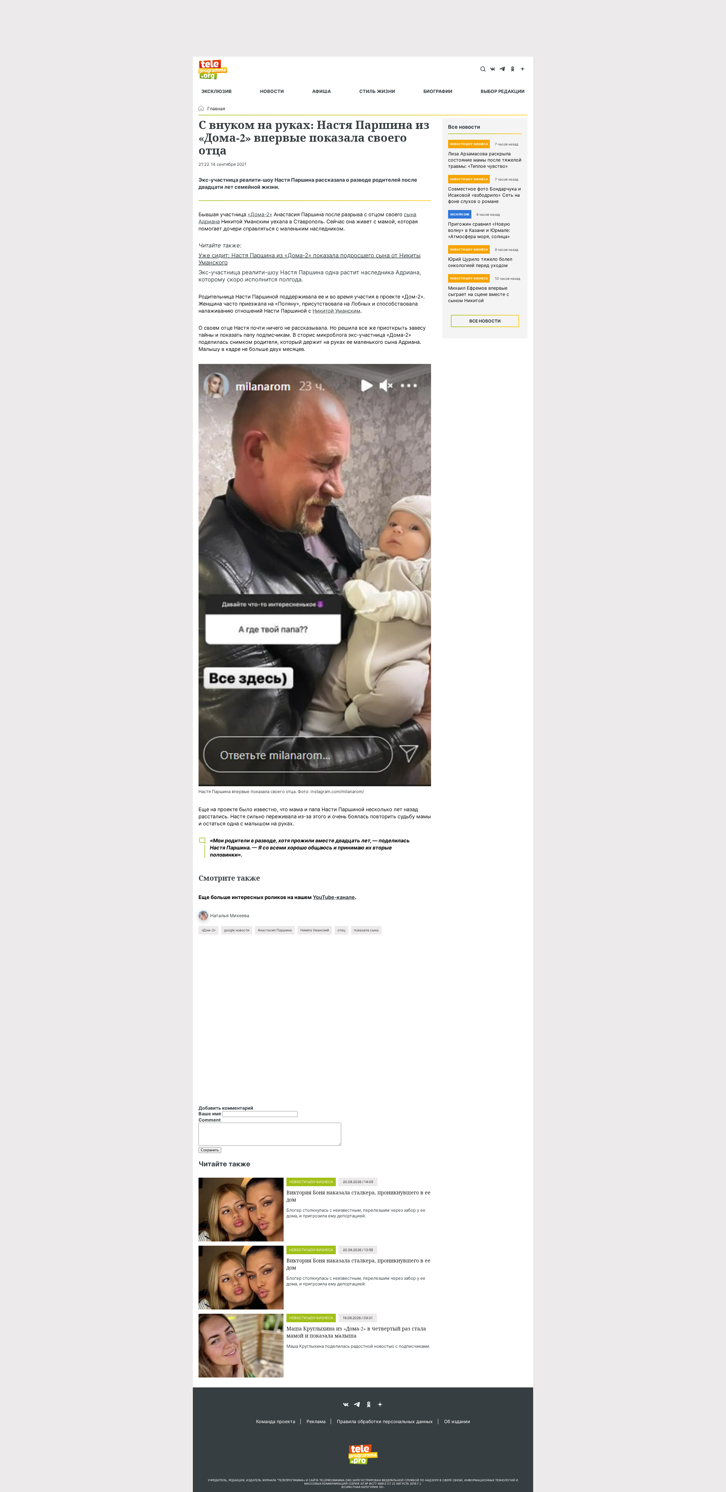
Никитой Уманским (336, 311)
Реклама (316, 1421)
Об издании (457, 1421)
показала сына (366, 930)
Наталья (219, 915)
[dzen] (522, 69)
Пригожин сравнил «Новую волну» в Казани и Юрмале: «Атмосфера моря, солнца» (479, 230)
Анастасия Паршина (275, 930)
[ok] (513, 69)
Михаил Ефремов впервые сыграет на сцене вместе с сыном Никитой (478, 294)
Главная (216, 108)
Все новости (485, 321)
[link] (315, 575)
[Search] (483, 69)
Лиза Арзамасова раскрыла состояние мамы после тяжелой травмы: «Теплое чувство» (485, 160)
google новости (236, 930)
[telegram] (503, 69)
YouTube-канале (334, 897)
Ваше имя (210, 1113)
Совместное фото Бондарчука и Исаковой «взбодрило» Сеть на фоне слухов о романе (484, 195)
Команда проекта (275, 1421)
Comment (210, 1120)
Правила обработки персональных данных (385, 1421)
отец (341, 930)
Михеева (239, 915)
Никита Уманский (314, 930)
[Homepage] (216, 69)
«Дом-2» (208, 930)
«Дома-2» (260, 214)
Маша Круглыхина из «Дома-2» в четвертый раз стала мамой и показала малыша (356, 1332)
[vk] (493, 69)
